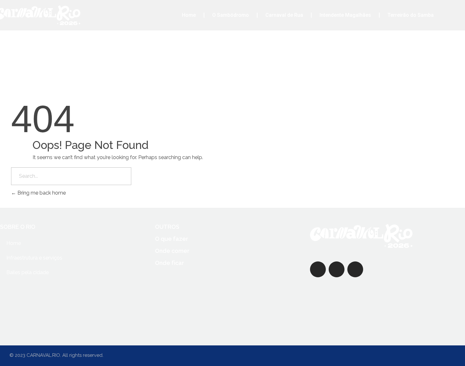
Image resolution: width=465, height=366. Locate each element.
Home (189, 15)
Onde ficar (169, 263)
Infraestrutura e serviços (34, 258)
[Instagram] (355, 269)
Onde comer (172, 250)
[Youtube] (392, 269)
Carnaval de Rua (284, 15)
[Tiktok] (411, 269)
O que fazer (171, 238)
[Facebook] (318, 269)
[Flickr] (430, 269)
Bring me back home (41, 193)
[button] (454, 15)
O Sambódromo (230, 15)
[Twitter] (336, 269)
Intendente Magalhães (345, 15)
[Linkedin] (374, 269)
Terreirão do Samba (411, 15)
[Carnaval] (361, 236)
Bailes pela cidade (27, 272)
